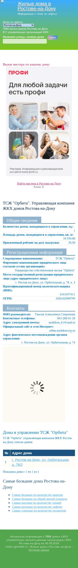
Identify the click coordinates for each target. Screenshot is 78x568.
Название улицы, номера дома (23, 36)
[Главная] (8, 2)
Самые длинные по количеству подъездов (39, 510)
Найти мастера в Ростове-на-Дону (39, 183)
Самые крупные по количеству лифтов (37, 507)
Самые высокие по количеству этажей (36, 503)
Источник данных (39, 550)
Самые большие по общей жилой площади (39, 499)
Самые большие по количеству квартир (37, 495)
